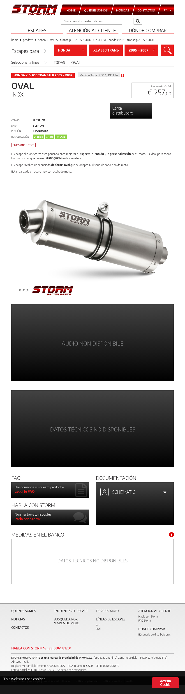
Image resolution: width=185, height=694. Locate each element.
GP (97, 625)
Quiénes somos (23, 611)
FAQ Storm (144, 620)
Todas (59, 62)
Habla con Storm (148, 616)
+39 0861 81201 (59, 648)
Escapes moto (107, 611)
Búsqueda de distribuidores (154, 634)
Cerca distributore (122, 110)
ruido (40, 136)
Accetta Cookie (165, 683)
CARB (63, 136)
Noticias (18, 619)
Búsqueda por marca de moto (66, 621)
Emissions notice (23, 145)
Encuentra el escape (71, 611)
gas (51, 136)
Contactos (20, 627)
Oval (76, 62)
